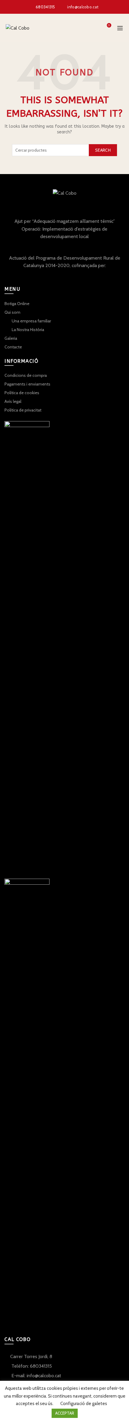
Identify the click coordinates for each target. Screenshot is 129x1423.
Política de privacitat (22, 410)
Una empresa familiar (31, 321)
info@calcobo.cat (82, 6)
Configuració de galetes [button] (83, 1403)
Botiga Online (16, 303)
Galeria (10, 338)
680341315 (45, 6)
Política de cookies (21, 392)
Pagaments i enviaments (27, 384)
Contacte (13, 347)
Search (103, 150)
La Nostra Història (28, 329)
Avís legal (12, 401)
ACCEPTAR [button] (64, 1413)
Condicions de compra (25, 375)
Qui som (12, 312)
